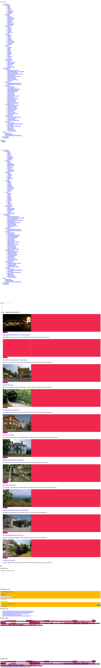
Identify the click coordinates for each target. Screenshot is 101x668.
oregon (52, 623)
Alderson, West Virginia (8, 384)
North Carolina (10, 41)
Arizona (9, 27)
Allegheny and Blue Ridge (12, 105)
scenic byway (68, 623)
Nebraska (9, 54)
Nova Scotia (10, 64)
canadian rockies (40, 621)
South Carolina (10, 42)
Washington (10, 12)
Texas (8, 57)
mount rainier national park (25, 623)
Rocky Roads (10, 125)
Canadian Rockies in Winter (13, 120)
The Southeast (10, 114)
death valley (52, 621)
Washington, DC (10, 23)
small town (92, 623)
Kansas (9, 50)
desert (66, 621)
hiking (3, 623)
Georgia (9, 37)
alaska (6, 621)
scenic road (85, 623)
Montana (9, 8)
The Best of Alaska (11, 78)
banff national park (22, 621)
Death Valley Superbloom (13, 90)
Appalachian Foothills (12, 107)
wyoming (34, 625)
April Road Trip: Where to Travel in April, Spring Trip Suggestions (17, 615)
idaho (7, 623)
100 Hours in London (11, 118)
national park (34, 623)
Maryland (9, 16)
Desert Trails (10, 127)
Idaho (8, 7)
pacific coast (56, 623)
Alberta (9, 61)
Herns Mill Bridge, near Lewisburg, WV (11, 410)
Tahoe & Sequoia (11, 87)
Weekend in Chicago (11, 106)
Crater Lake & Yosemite (12, 72)
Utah (8, 33)
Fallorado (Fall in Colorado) (13, 96)
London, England (11, 66)
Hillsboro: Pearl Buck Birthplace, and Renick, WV (13, 460)
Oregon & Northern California (14, 76)
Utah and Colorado (11, 101)
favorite (75, 621)
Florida (9, 36)
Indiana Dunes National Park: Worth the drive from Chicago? (16, 613)
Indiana (9, 49)
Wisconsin (9, 58)
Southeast (7, 34)
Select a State (6, 4)
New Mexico (10, 32)
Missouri (9, 51)
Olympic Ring (10, 128)
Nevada (9, 30)
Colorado (9, 29)
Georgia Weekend (11, 110)
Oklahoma (9, 56)
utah (9, 625)
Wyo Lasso (9, 80)
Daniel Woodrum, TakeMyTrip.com (14, 667)
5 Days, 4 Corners (11, 93)
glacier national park (88, 621)
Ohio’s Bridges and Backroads (14, 126)
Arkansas (9, 47)
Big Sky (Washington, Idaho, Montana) (15, 71)
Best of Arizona (10, 122)
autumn (18, 621)
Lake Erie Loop (10, 111)
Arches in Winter (11, 86)
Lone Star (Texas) (11, 112)
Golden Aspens (10, 97)
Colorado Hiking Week (12, 91)
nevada (41, 623)
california (29, 621)
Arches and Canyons (11, 130)
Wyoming (9, 13)
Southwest (7, 26)
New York (9, 20)
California (9, 28)
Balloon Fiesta (8, 133)
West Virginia (10, 25)
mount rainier (18, 623)
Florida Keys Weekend (12, 108)
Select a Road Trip (7, 68)
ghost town (82, 621)
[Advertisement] (21, 146)
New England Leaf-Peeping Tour (14, 84)
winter (30, 625)
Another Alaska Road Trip (13, 70)
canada (35, 621)
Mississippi (9, 40)
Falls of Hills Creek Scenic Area (9, 485)
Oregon (9, 9)
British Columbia (11, 62)
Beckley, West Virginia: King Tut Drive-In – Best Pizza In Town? (16, 334)
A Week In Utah (10, 92)
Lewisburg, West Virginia (8, 435)
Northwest (7, 5)
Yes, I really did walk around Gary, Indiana (12, 614)
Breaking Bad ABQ (9, 134)
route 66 (62, 623)
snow (96, 623)
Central (6, 46)
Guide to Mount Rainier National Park (13, 135)
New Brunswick (10, 63)
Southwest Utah (11, 94)
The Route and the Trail (12, 113)
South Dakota (10, 11)
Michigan (9, 53)
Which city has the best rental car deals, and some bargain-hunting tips (18, 611)
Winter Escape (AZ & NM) (12, 103)
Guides (4, 132)
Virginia (9, 44)
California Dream (11, 129)
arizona (14, 621)
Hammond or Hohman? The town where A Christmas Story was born (17, 612)
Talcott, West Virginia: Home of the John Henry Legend (15, 359)
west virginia (26, 625)
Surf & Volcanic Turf (11, 77)
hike (94, 621)
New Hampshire (10, 19)
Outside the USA (8, 59)
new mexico (46, 623)
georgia (79, 621)
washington (15, 625)
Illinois (8, 48)
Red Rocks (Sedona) (11, 100)
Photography (6, 136)
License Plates (6, 137)
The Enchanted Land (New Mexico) (15, 123)
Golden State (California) (12, 98)
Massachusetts (10, 18)
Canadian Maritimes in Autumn (14, 83)
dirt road (70, 621)
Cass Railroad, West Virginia (9, 560)
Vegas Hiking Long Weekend (13, 89)
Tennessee (9, 43)
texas (99, 623)
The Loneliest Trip (11, 99)
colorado (47, 621)
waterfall (21, 625)
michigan (9, 623)
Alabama (9, 35)
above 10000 (2, 621)
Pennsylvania (10, 21)
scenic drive (76, 623)
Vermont (9, 22)
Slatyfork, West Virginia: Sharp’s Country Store (13, 535)
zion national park (40, 625)
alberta (10, 621)
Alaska (8, 6)
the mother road (4, 625)
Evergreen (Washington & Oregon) (15, 73)
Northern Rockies (11, 75)
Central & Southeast (9, 104)
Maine (8, 15)
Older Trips (7, 121)
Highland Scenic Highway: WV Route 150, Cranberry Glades (15, 510)
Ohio (8, 55)
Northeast (7, 14)
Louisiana (9, 39)
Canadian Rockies (11, 119)
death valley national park (60, 621)
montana (13, 623)
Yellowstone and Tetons (12, 79)
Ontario (9, 65)
